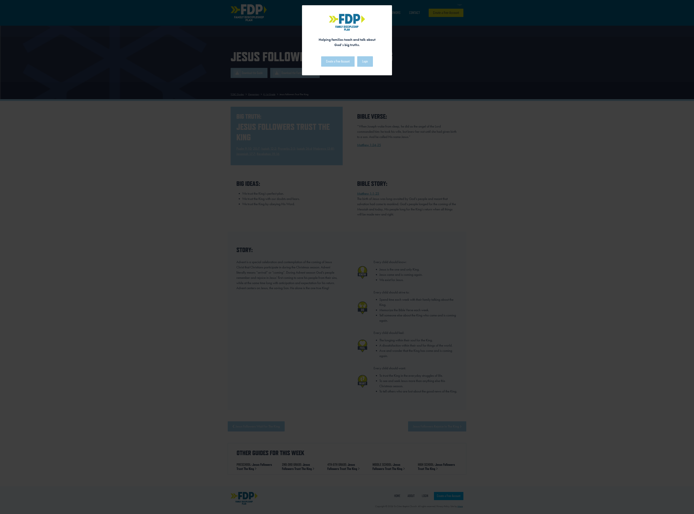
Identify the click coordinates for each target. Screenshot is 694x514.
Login (365, 61)
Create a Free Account (338, 61)
